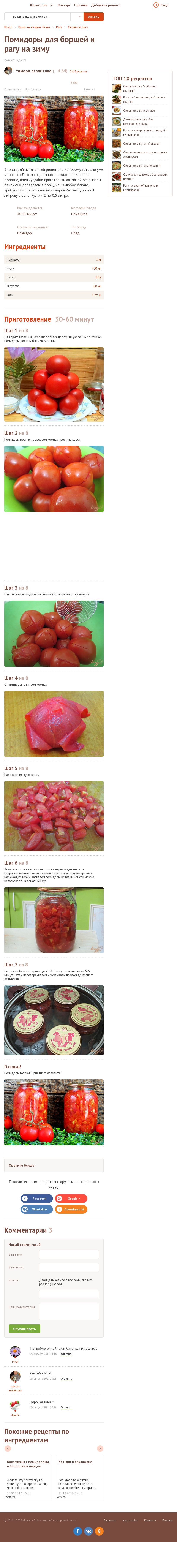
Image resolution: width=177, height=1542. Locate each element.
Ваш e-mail (16, 1267)
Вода (10, 268)
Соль (10, 295)
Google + (74, 1198)
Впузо (8, 27)
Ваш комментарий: (22, 1307)
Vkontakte (39, 1209)
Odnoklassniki (74, 1209)
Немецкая (79, 214)
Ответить (66, 1354)
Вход (164, 5)
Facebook (39, 1198)
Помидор (13, 259)
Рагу (59, 27)
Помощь (167, 1520)
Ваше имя (15, 1254)
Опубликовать (24, 1329)
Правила (81, 5)
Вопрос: (14, 1280)
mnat (15, 1361)
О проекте (110, 1520)
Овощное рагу (78, 27)
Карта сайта (130, 1520)
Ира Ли (15, 1415)
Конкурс (64, 5)
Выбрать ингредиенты (77, 16)
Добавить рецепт (105, 5)
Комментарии (12, 89)
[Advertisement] (54, 546)
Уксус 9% (13, 286)
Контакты (150, 1520)
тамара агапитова (15, 1388)
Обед (75, 233)
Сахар (11, 277)
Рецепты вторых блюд (34, 27)
